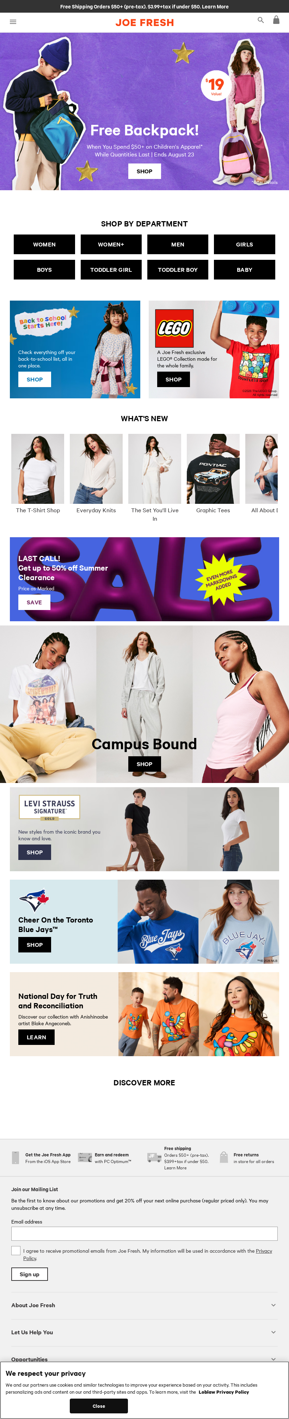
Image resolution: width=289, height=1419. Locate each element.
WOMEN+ (111, 244)
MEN (177, 244)
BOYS (44, 269)
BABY (244, 269)
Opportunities (29, 1359)
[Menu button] (12, 22)
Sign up (29, 1274)
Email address (26, 1221)
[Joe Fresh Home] (144, 22)
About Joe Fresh (33, 1305)
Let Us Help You (32, 1332)
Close (99, 1405)
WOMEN (44, 244)
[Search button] (261, 19)
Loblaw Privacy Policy (224, 1391)
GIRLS (244, 244)
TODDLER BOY (178, 269)
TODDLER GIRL (111, 269)
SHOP (145, 171)
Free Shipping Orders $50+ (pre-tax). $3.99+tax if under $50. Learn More (144, 6)
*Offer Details (265, 181)
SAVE (34, 602)
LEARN (36, 1037)
